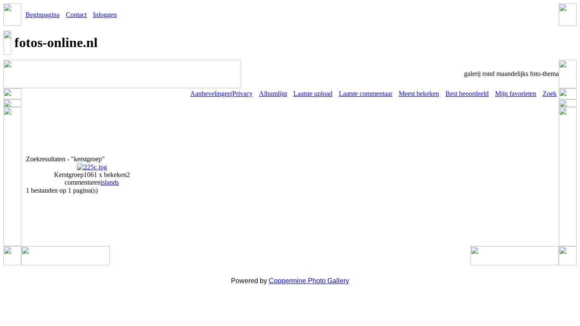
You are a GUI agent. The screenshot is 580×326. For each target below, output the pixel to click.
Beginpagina (42, 14)
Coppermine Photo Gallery (309, 280)
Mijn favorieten (515, 93)
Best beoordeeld (467, 93)
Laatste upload (312, 93)
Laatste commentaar (365, 93)
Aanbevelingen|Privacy (221, 93)
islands (110, 182)
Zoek (550, 93)
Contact (76, 14)
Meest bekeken (419, 93)
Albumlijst (273, 93)
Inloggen (105, 14)
